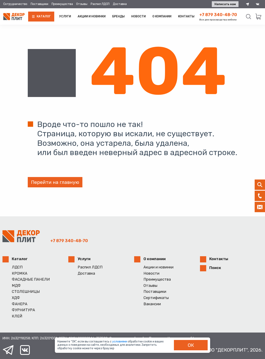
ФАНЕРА (19, 304)
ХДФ (16, 298)
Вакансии (152, 304)
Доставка (120, 4)
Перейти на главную (55, 182)
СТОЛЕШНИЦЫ (26, 292)
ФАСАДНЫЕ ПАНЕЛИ (31, 279)
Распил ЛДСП (100, 4)
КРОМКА (19, 273)
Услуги (65, 16)
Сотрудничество (15, 4)
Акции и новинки (92, 16)
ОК (191, 345)
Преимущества (62, 4)
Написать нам (225, 4)
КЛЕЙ (17, 316)
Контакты (186, 16)
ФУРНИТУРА (23, 310)
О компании (161, 16)
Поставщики (39, 4)
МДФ (16, 286)
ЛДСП (17, 267)
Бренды (118, 16)
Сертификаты (156, 298)
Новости (138, 16)
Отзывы (81, 4)
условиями (120, 341)
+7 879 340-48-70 (218, 14)
